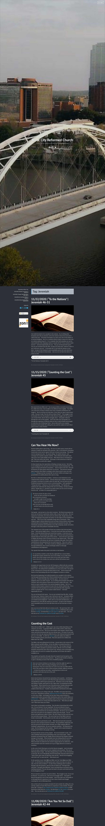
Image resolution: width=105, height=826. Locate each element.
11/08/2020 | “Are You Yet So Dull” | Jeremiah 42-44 (52, 802)
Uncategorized (47, 364)
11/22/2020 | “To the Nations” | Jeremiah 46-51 (49, 300)
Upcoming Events (52, 616)
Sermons (42, 364)
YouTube (61, 613)
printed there (34, 699)
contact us (56, 611)
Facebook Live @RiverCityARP (47, 613)
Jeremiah (39, 364)
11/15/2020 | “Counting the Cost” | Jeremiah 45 (51, 373)
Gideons (52, 636)
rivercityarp (34, 364)
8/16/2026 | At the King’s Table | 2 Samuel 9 (21, 298)
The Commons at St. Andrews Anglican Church (47, 610)
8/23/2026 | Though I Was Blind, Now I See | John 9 (20, 295)
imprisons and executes (56, 693)
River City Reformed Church (52, 140)
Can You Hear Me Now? (45, 445)
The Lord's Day (40, 616)
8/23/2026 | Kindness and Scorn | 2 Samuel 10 (21, 292)
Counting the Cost (41, 623)
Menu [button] (101, 2)
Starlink (33, 473)
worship (38, 611)
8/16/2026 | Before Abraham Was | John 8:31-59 (21, 300)
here (50, 611)
